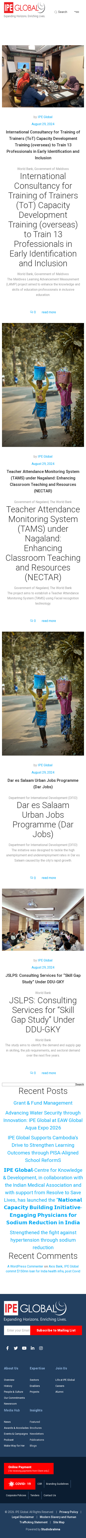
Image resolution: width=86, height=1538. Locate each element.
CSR (39, 1483)
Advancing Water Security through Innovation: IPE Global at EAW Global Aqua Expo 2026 (43, 1120)
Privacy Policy (69, 1512)
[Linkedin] (32, 1348)
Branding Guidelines (57, 1483)
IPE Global (45, 117)
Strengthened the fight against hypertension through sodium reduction (43, 1240)
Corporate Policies (16, 1495)
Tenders (34, 1495)
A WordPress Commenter (25, 1266)
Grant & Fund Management (43, 1103)
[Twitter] (15, 1348)
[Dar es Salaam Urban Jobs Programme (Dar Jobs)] (43, 693)
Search (80, 1084)
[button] (78, 12)
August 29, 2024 (43, 124)
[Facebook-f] (7, 1348)
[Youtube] (24, 1348)
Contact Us (50, 1495)
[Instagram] (41, 1348)
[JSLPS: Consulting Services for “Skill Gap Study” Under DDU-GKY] (43, 919)
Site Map (58, 1522)
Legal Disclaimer (23, 1517)
